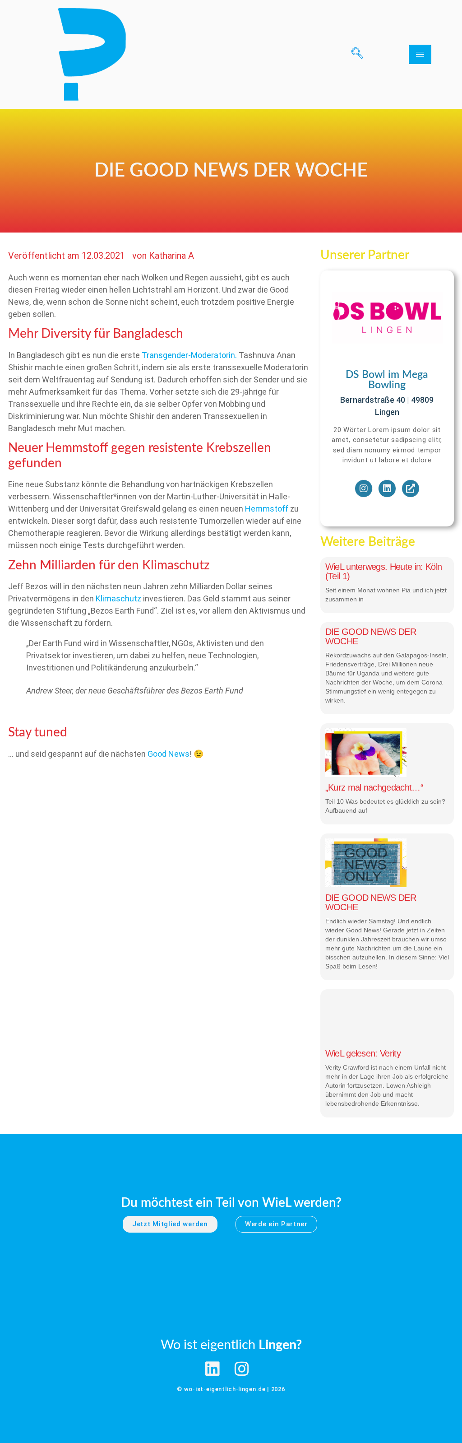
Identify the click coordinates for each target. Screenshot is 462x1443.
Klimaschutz (118, 598)
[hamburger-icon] (420, 54)
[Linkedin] (387, 488)
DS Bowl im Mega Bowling (387, 379)
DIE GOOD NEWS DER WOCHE (370, 636)
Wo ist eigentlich (231, 1345)
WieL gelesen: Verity (363, 1053)
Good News (168, 754)
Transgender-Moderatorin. (190, 355)
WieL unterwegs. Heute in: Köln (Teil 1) (383, 571)
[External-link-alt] (411, 488)
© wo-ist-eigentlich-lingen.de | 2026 (231, 1389)
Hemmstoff (267, 508)
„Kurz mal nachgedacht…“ (374, 787)
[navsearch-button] (354, 54)
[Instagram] (364, 488)
